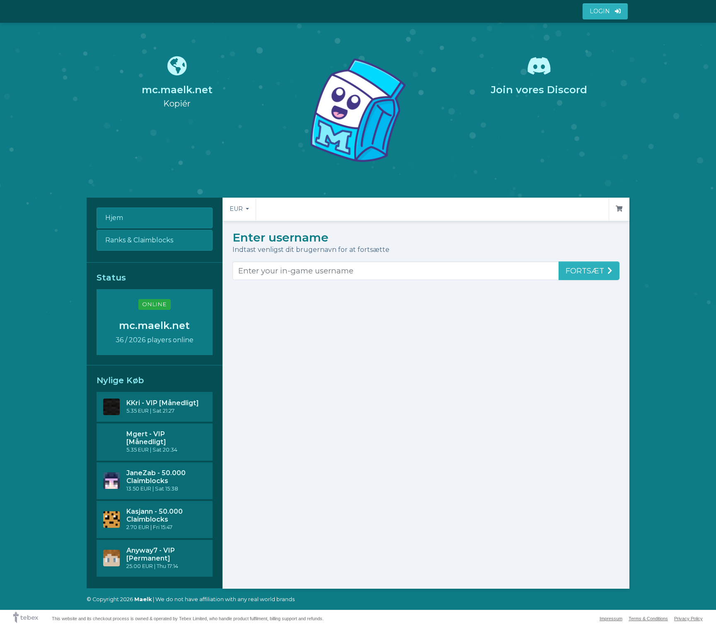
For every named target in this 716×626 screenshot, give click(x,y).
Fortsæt (585, 271)
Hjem (114, 218)
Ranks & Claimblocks (139, 240)
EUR (237, 209)
